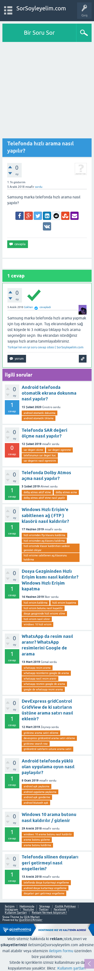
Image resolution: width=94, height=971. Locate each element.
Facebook (60, 909)
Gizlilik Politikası (65, 906)
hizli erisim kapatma (64, 602)
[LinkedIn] (47, 216)
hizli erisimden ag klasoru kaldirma (44, 540)
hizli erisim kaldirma (35, 602)
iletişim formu (61, 951)
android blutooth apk (36, 802)
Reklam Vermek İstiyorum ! (49, 912)
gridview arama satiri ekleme (41, 732)
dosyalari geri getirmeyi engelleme (44, 893)
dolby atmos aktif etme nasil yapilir (44, 497)
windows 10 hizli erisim (37, 624)
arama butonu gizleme (37, 839)
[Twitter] (38, 216)
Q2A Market (32, 917)
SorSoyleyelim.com (41, 8)
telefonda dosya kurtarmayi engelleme (46, 882)
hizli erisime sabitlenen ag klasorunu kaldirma (45, 557)
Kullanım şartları (71, 968)
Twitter (44, 909)
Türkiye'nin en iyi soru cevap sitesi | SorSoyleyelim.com (45, 347)
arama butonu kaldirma (37, 845)
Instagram (11, 909)
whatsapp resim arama (37, 667)
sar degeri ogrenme (59, 449)
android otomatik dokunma (39, 412)
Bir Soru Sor (39, 32)
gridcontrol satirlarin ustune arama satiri (47, 749)
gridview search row (36, 743)
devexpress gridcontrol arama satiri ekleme (49, 738)
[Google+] (29, 216)
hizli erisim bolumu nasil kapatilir (43, 608)
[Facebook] (19, 216)
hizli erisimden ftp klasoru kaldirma (44, 535)
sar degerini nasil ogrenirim (40, 460)
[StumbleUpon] (65, 216)
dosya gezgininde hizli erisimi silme (44, 613)
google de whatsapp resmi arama (43, 689)
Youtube (28, 909)
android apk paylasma (36, 786)
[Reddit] (56, 216)
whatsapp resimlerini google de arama (46, 673)
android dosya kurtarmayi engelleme (45, 888)
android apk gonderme (37, 797)
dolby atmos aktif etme (37, 492)
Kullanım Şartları (16, 912)
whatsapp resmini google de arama (44, 683)
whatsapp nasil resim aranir (40, 678)
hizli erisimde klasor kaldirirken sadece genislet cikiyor (47, 548)
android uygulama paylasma (40, 791)
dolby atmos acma (66, 492)
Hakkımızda (27, 906)
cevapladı (45, 307)
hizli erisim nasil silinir (37, 619)
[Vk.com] (47, 226)
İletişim (9, 906)
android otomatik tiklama (39, 418)
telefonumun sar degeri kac (40, 455)
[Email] (74, 216)
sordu (38, 187)
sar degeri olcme (33, 449)
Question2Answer (30, 920)
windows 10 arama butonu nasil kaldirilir (48, 834)
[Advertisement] (47, 91)
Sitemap (44, 906)
